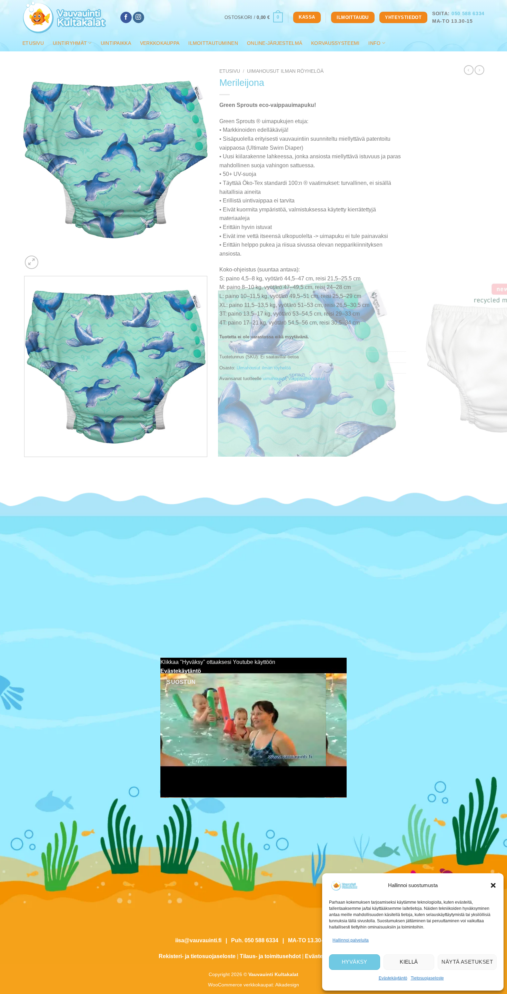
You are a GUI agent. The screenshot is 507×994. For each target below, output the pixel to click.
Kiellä (409, 962)
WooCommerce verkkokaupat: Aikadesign (253, 984)
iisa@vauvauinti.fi (198, 940)
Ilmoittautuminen (213, 43)
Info (374, 43)
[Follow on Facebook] (126, 17)
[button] (493, 885)
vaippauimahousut (307, 378)
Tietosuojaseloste (427, 978)
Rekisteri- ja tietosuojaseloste (197, 956)
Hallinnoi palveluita (350, 940)
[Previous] (25, 463)
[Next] (48, 258)
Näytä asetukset (467, 962)
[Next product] (469, 70)
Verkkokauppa (159, 43)
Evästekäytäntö (393, 978)
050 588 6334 (468, 13)
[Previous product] (479, 70)
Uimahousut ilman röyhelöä (285, 71)
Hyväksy (354, 962)
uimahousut (274, 378)
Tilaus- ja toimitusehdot (270, 956)
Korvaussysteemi (335, 43)
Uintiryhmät (70, 43)
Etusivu (33, 43)
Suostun (181, 682)
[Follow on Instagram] (138, 17)
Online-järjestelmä (274, 43)
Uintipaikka (116, 43)
